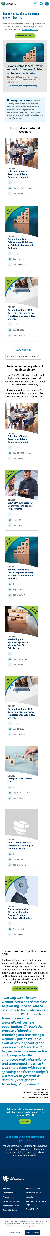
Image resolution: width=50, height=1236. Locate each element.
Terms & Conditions (11, 1201)
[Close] (46, 1221)
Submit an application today (25, 989)
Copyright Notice (10, 1210)
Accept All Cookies (32, 1232)
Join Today (25, 1121)
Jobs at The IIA (32, 1209)
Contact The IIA (9, 1193)
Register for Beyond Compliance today (21, 86)
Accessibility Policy (11, 1206)
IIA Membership (30, 29)
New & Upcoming (23, 350)
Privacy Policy (8, 1197)
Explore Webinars (25, 36)
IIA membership (35, 396)
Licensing (30, 1197)
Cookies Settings (15, 1232)
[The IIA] (8, 4)
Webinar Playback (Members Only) (23, 357)
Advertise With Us (33, 1193)
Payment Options (33, 1188)
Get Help (6, 1188)
